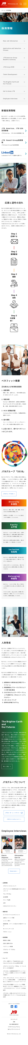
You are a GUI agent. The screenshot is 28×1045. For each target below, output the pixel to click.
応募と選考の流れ (8, 943)
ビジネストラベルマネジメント (11, 914)
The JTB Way (7, 894)
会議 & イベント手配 (8, 918)
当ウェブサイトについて (14, 1029)
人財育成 (5, 952)
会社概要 (5, 897)
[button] (21, 4)
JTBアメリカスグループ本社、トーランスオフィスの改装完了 (14, 967)
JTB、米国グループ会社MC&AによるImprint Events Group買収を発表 (13, 962)
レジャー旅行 (6, 920)
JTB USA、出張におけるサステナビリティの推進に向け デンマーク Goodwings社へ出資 (14, 995)
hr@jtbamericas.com (8, 223)
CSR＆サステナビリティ (9, 906)
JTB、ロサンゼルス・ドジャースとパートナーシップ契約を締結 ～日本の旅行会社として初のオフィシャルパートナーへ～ (14, 979)
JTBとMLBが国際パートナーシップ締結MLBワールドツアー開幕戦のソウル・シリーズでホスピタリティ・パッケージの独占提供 (14, 987)
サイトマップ (14, 1019)
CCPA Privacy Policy (14, 1026)
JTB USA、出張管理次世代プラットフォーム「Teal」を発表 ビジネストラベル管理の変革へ (14, 973)
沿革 (4, 903)
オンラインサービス (8, 928)
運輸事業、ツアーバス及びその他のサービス (14, 924)
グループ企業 (6, 900)
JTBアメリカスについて (9, 886)
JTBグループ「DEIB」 (9, 949)
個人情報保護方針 (14, 1024)
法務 (14, 1021)
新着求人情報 (6, 940)
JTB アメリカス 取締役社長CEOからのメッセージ (14, 890)
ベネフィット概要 (8, 946)
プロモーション (7, 932)
